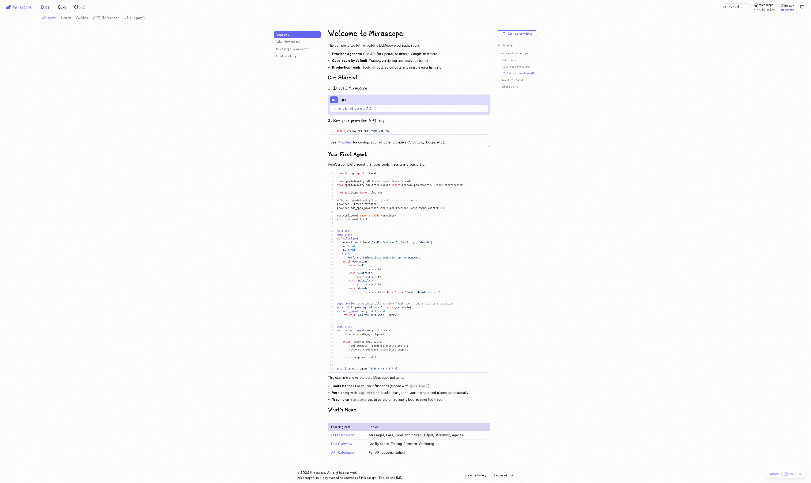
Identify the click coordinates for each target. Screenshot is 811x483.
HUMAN (774, 474)
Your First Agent (513, 79)
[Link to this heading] (406, 33)
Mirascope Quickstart (293, 48)
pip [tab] (344, 99)
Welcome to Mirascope (514, 53)
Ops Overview (341, 444)
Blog (62, 7)
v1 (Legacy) (135, 18)
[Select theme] (802, 7)
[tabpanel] (409, 109)
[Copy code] (482, 109)
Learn (66, 18)
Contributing (286, 56)
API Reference (106, 18)
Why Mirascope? (288, 41)
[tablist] (339, 99)
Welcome (48, 18)
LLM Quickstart (343, 435)
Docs (45, 7)
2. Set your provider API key (520, 73)
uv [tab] (333, 99)
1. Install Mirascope (516, 66)
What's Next (510, 86)
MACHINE (796, 474)
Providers (344, 142)
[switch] (785, 474)
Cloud (79, 7)
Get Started (510, 60)
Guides (82, 18)
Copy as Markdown (520, 33)
